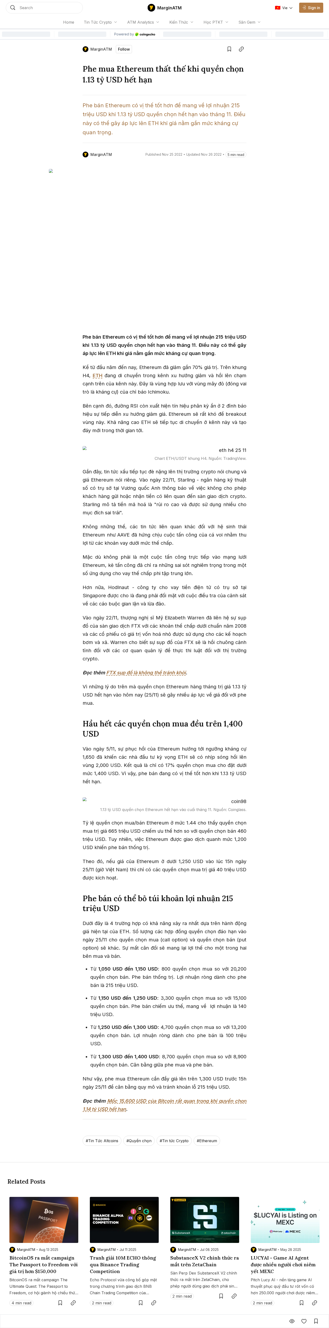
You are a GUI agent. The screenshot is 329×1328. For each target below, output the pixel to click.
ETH (97, 375)
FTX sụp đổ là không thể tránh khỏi (146, 673)
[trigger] (44, 7)
